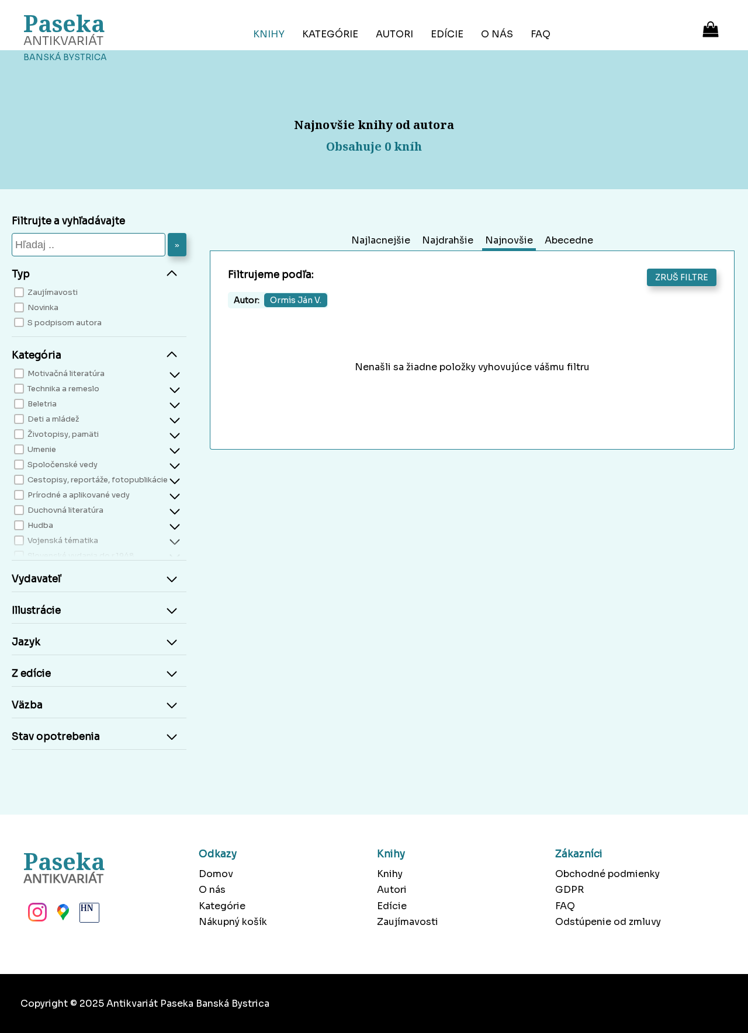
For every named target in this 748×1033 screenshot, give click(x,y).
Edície (447, 34)
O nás (497, 34)
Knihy (269, 34)
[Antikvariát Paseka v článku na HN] (88, 915)
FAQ (540, 34)
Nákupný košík (233, 922)
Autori (394, 34)
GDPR (569, 890)
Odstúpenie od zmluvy (608, 922)
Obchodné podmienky (607, 874)
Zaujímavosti (407, 922)
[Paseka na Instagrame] (36, 915)
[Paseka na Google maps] (62, 915)
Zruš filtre (681, 277)
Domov (216, 874)
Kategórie (330, 34)
